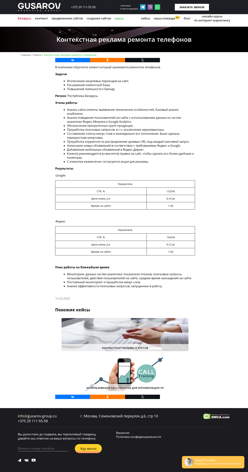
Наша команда (166, 18)
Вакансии (122, 433)
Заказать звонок (191, 7)
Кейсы (145, 18)
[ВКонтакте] (72, 60)
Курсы (119, 18)
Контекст (41, 18)
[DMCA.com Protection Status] (216, 417)
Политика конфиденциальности (138, 437)
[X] (142, 60)
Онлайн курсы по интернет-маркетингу (212, 18)
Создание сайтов (99, 18)
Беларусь (24, 18)
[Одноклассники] (107, 60)
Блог (187, 18)
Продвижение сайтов (67, 18)
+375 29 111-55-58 (83, 7)
